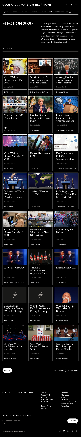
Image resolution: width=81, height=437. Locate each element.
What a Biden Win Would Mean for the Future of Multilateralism (65, 310)
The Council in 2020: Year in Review (13, 116)
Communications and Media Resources (68, 403)
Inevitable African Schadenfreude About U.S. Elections (39, 232)
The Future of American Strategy (59, 12)
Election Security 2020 (14, 268)
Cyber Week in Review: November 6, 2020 (13, 232)
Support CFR (45, 395)
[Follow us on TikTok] (72, 431)
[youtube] (64, 431)
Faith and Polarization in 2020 (40, 155)
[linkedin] (60, 431)
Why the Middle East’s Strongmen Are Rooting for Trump (40, 309)
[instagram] (68, 431)
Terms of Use (65, 406)
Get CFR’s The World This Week (17, 415)
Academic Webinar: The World (39, 193)
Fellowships (65, 395)
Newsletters (65, 397)
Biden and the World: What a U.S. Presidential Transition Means (14, 196)
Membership (65, 393)
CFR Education (46, 400)
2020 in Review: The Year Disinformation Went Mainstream (39, 80)
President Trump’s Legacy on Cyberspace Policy (40, 118)
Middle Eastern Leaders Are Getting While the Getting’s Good (13, 310)
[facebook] (55, 431)
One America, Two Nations (64, 231)
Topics (14, 12)
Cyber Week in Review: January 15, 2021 (13, 80)
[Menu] (76, 5)
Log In (65, 5)
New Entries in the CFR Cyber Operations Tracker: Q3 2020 (65, 158)
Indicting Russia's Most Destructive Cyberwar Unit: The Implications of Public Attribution (66, 119)
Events (43, 12)
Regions (5, 12)
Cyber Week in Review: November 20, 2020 (14, 156)
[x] (76, 431)
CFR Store (64, 400)
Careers (44, 397)
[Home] (27, 4)
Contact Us (45, 402)
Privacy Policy (46, 406)
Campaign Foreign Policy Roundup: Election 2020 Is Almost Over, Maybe (65, 348)
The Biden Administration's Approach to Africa (38, 271)
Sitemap (44, 408)
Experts (34, 12)
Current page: (59, 370)
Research (24, 12)
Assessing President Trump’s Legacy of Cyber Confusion (65, 80)
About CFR (45, 393)
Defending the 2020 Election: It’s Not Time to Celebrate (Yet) (66, 194)
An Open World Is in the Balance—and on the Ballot (14, 347)
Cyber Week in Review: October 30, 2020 (39, 347)
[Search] (71, 5)
